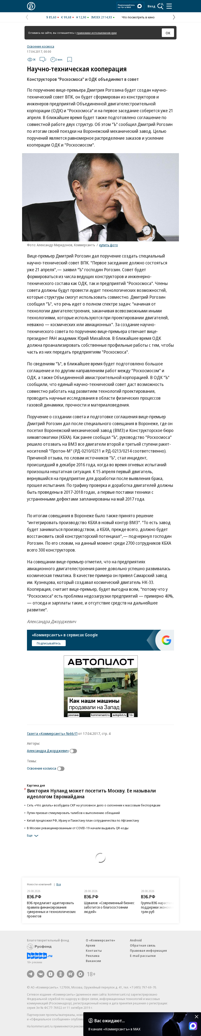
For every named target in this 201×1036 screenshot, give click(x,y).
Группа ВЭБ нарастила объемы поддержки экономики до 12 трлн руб (164, 907)
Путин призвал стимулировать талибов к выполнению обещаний (73, 813)
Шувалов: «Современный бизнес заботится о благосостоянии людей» (109, 907)
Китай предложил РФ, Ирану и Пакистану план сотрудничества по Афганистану (83, 820)
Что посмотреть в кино (138, 17)
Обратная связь (142, 945)
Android (136, 940)
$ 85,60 (51, 17)
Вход (151, 6)
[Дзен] (50, 974)
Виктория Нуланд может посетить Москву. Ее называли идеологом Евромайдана (91, 793)
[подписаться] (74, 751)
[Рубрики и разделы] (169, 6)
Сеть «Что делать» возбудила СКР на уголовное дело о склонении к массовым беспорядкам (93, 805)
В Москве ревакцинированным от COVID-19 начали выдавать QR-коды (77, 828)
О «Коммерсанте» (100, 940)
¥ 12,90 (81, 17)
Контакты (94, 950)
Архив (90, 945)
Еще (30, 835)
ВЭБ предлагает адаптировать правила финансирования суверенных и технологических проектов (51, 909)
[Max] (80, 974)
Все (58, 884)
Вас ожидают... (109, 1021)
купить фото (108, 245)
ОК (168, 32)
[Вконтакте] (40, 974)
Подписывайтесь (49, 643)
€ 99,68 (66, 17)
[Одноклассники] (60, 974)
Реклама (93, 955)
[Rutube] (70, 974)
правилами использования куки (96, 33)
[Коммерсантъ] (31, 6)
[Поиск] (160, 6)
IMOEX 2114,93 (101, 17)
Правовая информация (148, 950)
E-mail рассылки (143, 955)
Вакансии (93, 961)
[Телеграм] (30, 974)
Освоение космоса (40, 46)
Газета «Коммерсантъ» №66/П (52, 733)
